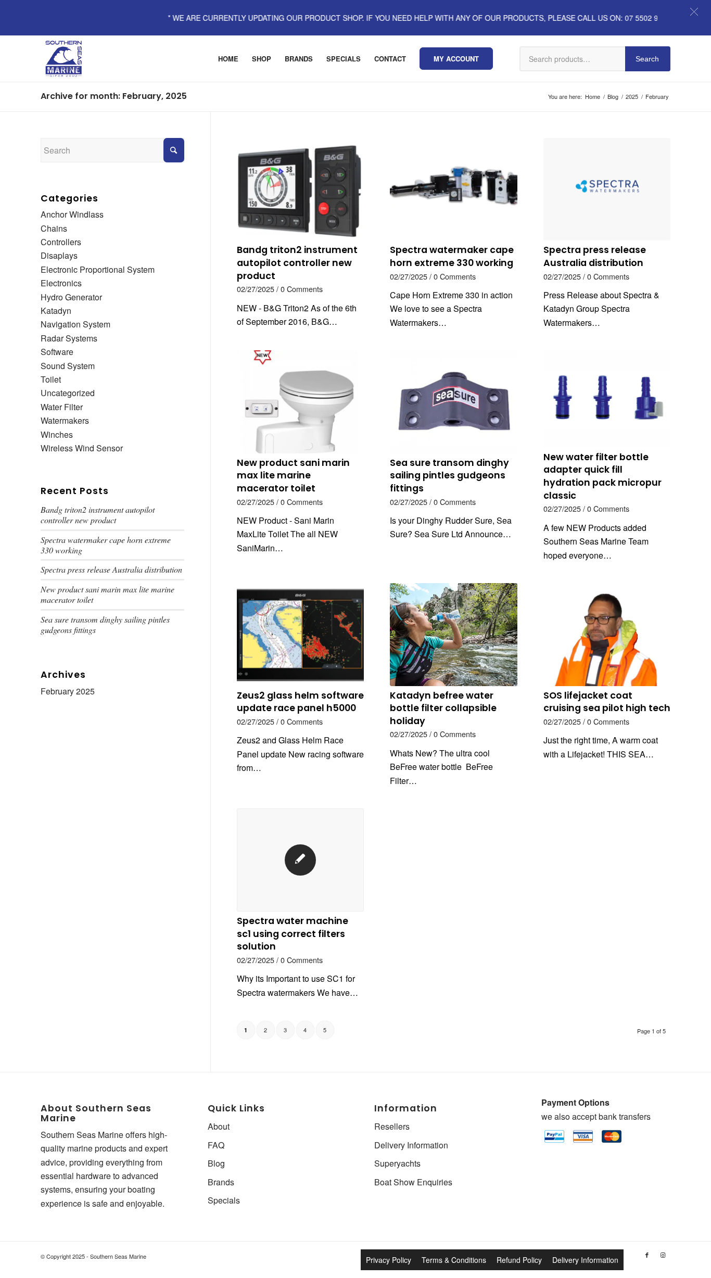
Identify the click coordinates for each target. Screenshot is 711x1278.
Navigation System (75, 324)
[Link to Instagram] (662, 1254)
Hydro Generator (71, 297)
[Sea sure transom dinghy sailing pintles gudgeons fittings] (453, 401)
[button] (694, 11)
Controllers (61, 242)
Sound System (68, 366)
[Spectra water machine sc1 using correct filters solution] (300, 860)
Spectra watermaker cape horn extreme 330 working (452, 256)
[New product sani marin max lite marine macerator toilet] (300, 401)
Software (57, 352)
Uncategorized (68, 393)
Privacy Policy (388, 1260)
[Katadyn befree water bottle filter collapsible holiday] (453, 634)
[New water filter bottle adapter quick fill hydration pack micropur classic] (606, 399)
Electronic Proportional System (98, 269)
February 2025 (68, 691)
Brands (221, 1182)
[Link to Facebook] (647, 1254)
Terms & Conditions (454, 1260)
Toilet (51, 379)
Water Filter (62, 407)
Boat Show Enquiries (413, 1182)
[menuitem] (228, 59)
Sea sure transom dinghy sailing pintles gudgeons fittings (449, 476)
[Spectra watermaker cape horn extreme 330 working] (453, 189)
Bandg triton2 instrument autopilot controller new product (297, 263)
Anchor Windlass (72, 214)
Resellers (392, 1126)
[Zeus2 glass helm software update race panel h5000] (300, 634)
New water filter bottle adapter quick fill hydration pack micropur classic (602, 476)
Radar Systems (69, 338)
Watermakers (65, 420)
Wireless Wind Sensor (82, 448)
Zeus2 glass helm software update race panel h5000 (300, 702)
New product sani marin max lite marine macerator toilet (293, 476)
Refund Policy (519, 1260)
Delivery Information (411, 1145)
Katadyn (56, 311)
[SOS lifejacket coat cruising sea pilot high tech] (606, 634)
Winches (57, 434)
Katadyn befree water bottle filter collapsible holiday (443, 708)
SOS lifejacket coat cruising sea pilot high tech (606, 702)
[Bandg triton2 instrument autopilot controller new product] (300, 189)
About (219, 1126)
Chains (54, 228)
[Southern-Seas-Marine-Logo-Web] (63, 59)
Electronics (61, 283)
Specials (224, 1200)
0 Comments (302, 288)
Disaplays (59, 255)
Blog (216, 1163)
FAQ (216, 1145)
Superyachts (397, 1163)
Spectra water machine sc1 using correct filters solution (292, 934)
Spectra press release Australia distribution (594, 256)
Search (647, 59)
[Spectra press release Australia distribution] (606, 189)
